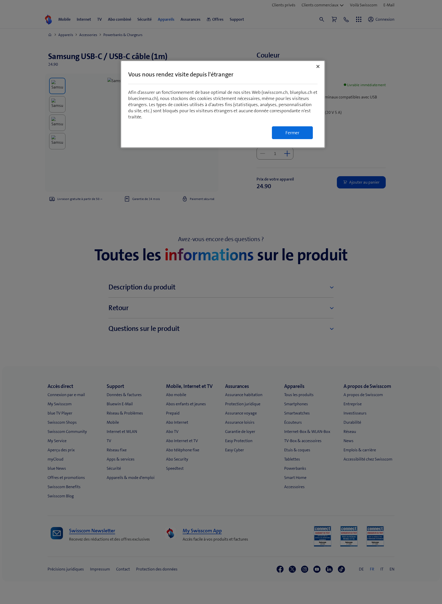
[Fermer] (318, 66)
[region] (222, 104)
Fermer (292, 133)
